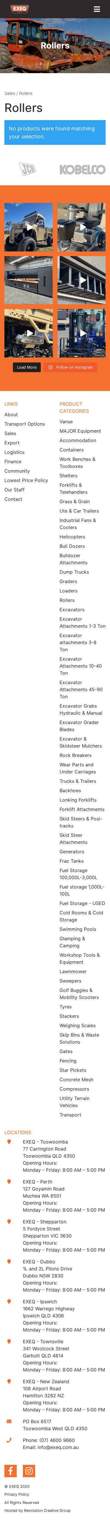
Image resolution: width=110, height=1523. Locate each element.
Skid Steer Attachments (73, 838)
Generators (72, 851)
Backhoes (70, 790)
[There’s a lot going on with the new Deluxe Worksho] (28, 280)
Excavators (72, 609)
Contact (13, 499)
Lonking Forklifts (78, 800)
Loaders (68, 591)
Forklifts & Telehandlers (73, 488)
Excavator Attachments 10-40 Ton (81, 666)
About (11, 414)
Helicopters (72, 537)
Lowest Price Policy (26, 480)
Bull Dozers (72, 546)
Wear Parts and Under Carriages (78, 768)
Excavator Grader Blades (79, 725)
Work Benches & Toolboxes (77, 462)
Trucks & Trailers (78, 781)
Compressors (74, 1089)
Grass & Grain (75, 501)
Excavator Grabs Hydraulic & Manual (81, 709)
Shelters (68, 475)
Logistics (14, 452)
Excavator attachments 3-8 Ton (78, 642)
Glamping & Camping (72, 942)
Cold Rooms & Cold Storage (81, 916)
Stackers (69, 1016)
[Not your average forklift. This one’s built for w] (81, 333)
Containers (72, 450)
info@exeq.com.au (58, 1447)
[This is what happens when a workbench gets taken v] (81, 280)
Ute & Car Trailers (79, 511)
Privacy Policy (16, 1494)
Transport (70, 1115)
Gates (66, 1051)
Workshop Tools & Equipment (80, 958)
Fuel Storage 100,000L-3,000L (78, 873)
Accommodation (78, 440)
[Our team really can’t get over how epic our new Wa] (28, 227)
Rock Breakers (76, 755)
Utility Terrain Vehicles (74, 1101)
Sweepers (70, 981)
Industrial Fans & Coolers (78, 523)
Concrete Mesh (76, 1079)
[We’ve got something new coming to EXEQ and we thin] (28, 333)
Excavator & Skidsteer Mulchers (81, 742)
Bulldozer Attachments (73, 559)
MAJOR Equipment (80, 431)
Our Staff (14, 490)
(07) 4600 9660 (57, 1440)
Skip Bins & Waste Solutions (79, 1038)
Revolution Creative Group (47, 1510)
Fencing (68, 1061)
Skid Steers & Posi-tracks (81, 822)
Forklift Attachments (82, 809)
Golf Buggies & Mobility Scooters (79, 993)
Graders (68, 581)
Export (12, 443)
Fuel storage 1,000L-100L (82, 890)
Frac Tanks (72, 861)
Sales (9, 93)
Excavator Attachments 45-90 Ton (81, 689)
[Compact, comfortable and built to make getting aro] (81, 227)
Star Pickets (73, 1070)
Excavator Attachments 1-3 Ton (83, 622)
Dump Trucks (74, 572)
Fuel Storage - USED (82, 903)
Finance (12, 461)
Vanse (66, 421)
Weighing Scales (78, 1025)
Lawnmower (73, 971)
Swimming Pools (78, 929)
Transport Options (24, 424)
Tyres (66, 1007)
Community (17, 471)
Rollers (67, 600)
